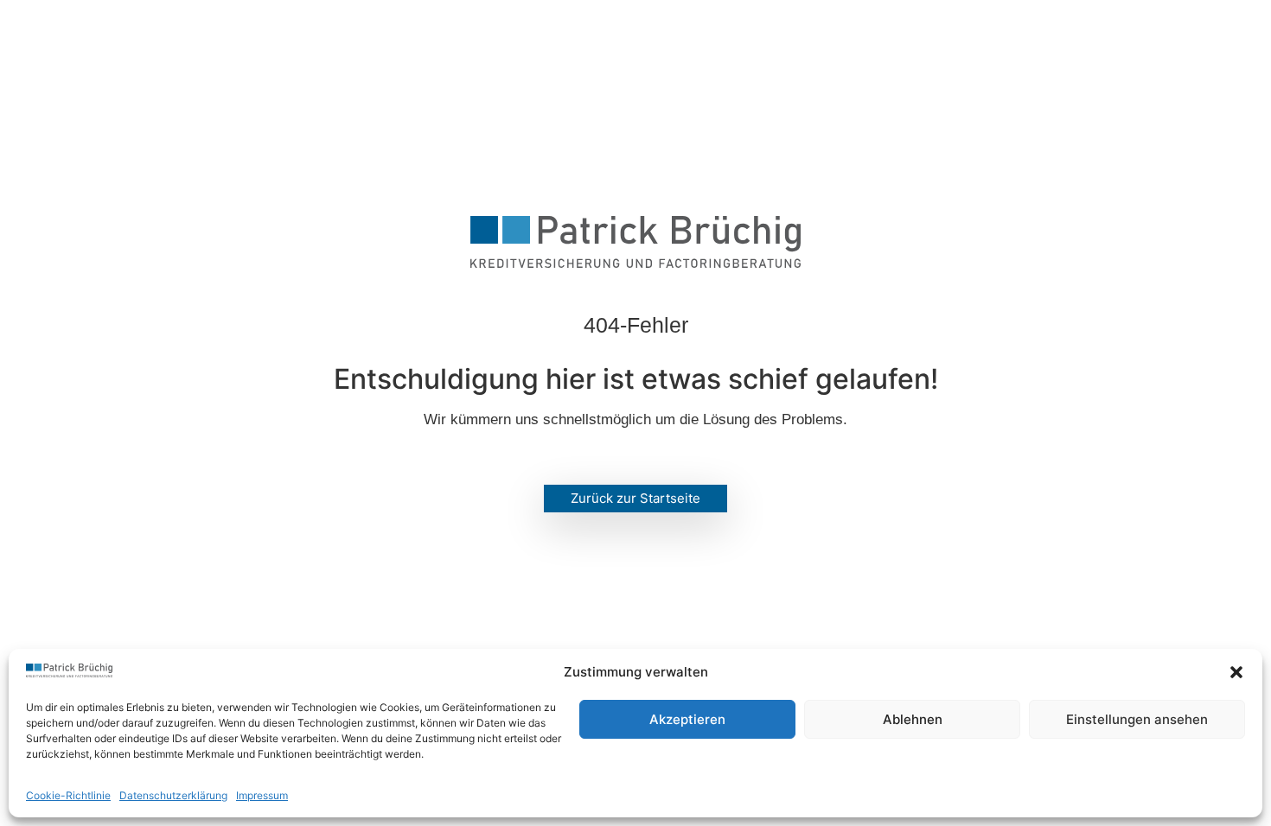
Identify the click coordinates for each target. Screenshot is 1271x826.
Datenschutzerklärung (173, 795)
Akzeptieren (687, 719)
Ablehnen (912, 719)
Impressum (262, 795)
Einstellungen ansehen (1137, 719)
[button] (1236, 672)
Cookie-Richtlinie (68, 795)
